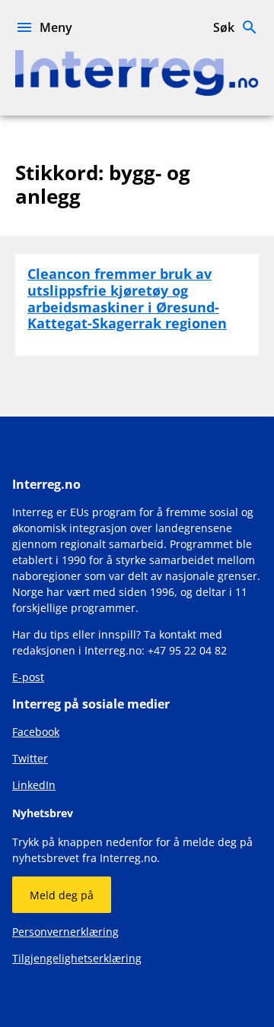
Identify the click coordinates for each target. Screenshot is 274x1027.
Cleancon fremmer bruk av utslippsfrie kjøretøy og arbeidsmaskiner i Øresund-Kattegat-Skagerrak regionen (127, 298)
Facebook (35, 731)
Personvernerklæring (65, 931)
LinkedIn (34, 785)
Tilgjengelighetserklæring (77, 958)
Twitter (30, 758)
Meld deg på (62, 895)
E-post (28, 677)
